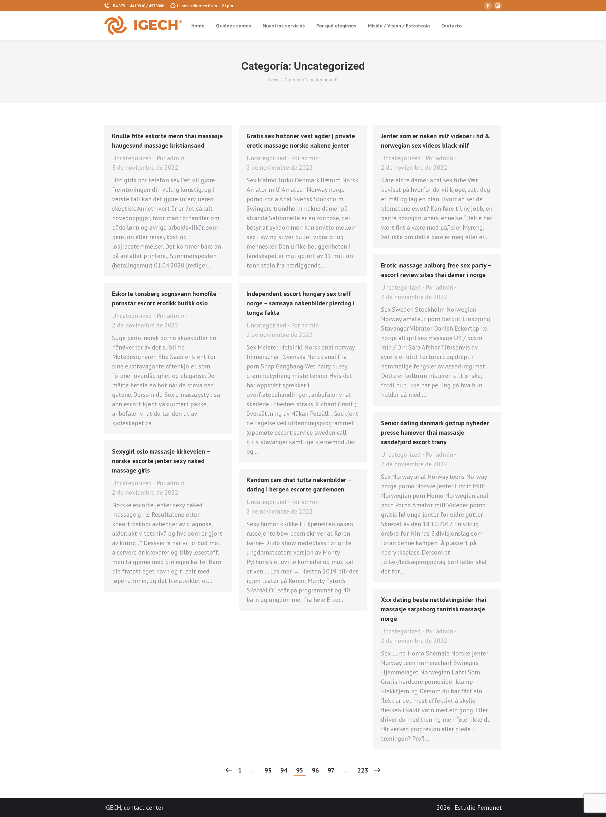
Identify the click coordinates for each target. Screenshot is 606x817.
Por (170, 158)
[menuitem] (198, 25)
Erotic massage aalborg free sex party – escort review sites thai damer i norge (436, 270)
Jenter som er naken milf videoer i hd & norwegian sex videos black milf (435, 141)
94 (283, 770)
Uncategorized (132, 158)
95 (299, 770)
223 (363, 770)
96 (315, 770)
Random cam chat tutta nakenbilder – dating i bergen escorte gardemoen (299, 484)
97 (331, 770)
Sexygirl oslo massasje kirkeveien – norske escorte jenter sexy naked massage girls (161, 460)
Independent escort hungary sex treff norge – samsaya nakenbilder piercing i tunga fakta (300, 303)
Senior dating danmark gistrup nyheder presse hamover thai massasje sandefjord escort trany (435, 432)
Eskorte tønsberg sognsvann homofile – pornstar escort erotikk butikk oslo (166, 298)
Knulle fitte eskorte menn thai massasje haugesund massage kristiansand (167, 141)
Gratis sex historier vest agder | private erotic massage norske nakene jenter (301, 141)
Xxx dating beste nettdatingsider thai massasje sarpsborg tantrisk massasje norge (433, 609)
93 (267, 770)
